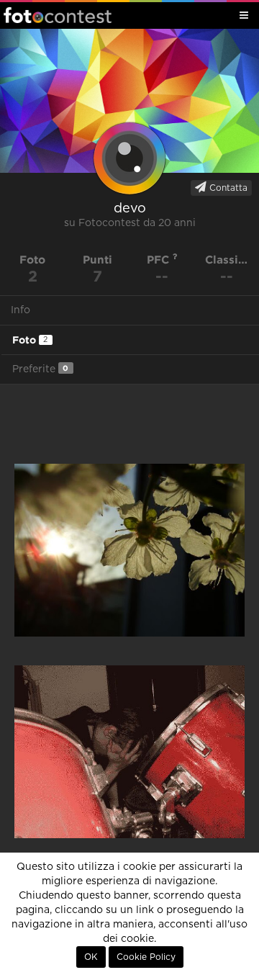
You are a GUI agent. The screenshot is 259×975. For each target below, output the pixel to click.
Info (20, 310)
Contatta (226, 188)
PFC (160, 259)
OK (91, 957)
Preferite (40, 369)
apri (129, 550)
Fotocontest (58, 15)
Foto (29, 340)
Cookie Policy (146, 957)
